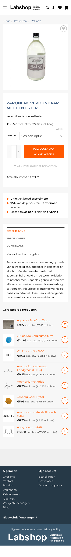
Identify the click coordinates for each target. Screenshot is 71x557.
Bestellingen (46, 476)
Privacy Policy (52, 529)
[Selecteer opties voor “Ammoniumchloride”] (65, 385)
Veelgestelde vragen (16, 503)
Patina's (36, 21)
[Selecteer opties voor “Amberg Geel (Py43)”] (65, 400)
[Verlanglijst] (60, 7)
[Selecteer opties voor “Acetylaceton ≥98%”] (65, 431)
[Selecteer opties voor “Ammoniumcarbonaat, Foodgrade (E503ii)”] (65, 370)
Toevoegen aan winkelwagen (44, 151)
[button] (5, 7)
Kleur (6, 21)
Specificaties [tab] (16, 238)
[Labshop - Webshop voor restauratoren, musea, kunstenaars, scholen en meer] (25, 7)
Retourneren (11, 494)
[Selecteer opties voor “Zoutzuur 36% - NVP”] (65, 355)
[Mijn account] (53, 7)
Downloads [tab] (15, 245)
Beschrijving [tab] (16, 231)
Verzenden (10, 490)
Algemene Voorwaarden (26, 529)
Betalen (8, 485)
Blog (6, 507)
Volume (11, 135)
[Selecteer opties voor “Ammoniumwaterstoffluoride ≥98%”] (65, 416)
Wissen (60, 129)
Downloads (45, 481)
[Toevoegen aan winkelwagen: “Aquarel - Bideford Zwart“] (65, 324)
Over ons (9, 476)
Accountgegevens (50, 485)
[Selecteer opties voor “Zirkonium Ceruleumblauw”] (65, 339)
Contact (8, 481)
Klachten (9, 498)
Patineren (20, 21)
